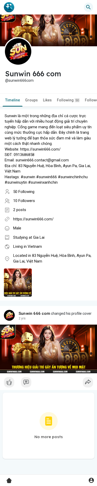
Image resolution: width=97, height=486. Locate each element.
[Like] (48, 383)
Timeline (12, 100)
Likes (47, 100)
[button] (91, 480)
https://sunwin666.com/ (33, 219)
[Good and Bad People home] (9, 7)
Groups (31, 100)
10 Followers (24, 200)
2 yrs (22, 318)
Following (68, 100)
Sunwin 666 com (34, 313)
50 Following (23, 191)
